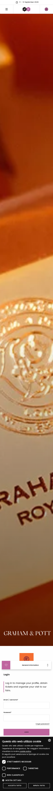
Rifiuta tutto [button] (39, 785)
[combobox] (49, 740)
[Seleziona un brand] (26, 9)
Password (7, 712)
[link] (46, 9)
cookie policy (25, 751)
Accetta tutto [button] (14, 785)
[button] (26, 780)
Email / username (10, 700)
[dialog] (26, 764)
